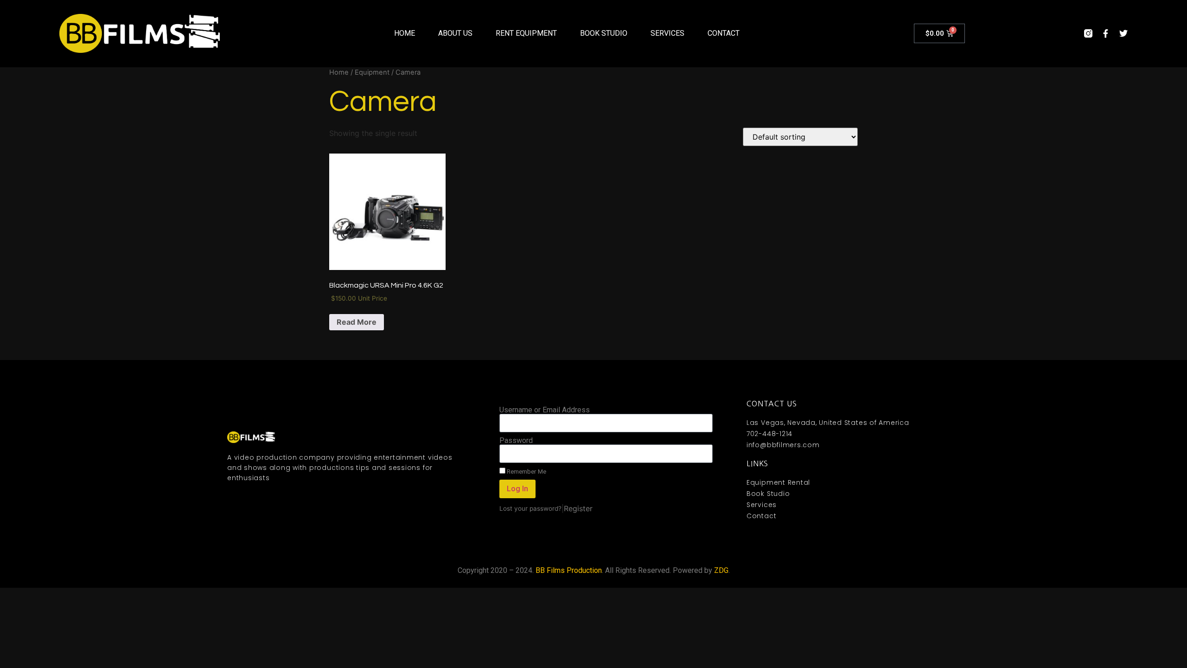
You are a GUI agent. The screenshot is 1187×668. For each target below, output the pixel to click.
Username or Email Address (544, 410)
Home (404, 33)
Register (578, 508)
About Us (455, 33)
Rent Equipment (526, 33)
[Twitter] (1123, 33)
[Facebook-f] (1106, 33)
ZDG (721, 570)
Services (667, 33)
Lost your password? (530, 508)
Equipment (372, 72)
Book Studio (603, 33)
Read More (357, 322)
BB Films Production (569, 570)
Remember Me (525, 471)
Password (516, 440)
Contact (724, 33)
